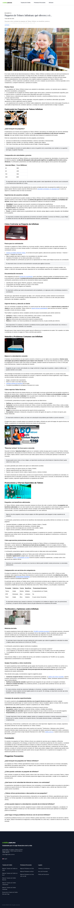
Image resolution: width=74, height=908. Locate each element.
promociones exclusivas (23, 576)
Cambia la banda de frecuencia (14, 383)
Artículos (51, 2)
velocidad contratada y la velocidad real (48, 189)
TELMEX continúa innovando (41, 631)
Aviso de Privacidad (43, 871)
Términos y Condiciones (44, 868)
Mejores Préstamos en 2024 (27, 868)
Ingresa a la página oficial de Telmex (16, 252)
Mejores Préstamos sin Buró (27, 871)
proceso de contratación (26, 276)
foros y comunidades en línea (21, 557)
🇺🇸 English (4, 858)
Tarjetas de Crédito (25, 2)
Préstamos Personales (39, 2)
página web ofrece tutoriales (56, 676)
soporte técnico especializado (39, 308)
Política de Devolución (43, 874)
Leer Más (7, 25)
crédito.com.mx (49, 732)
